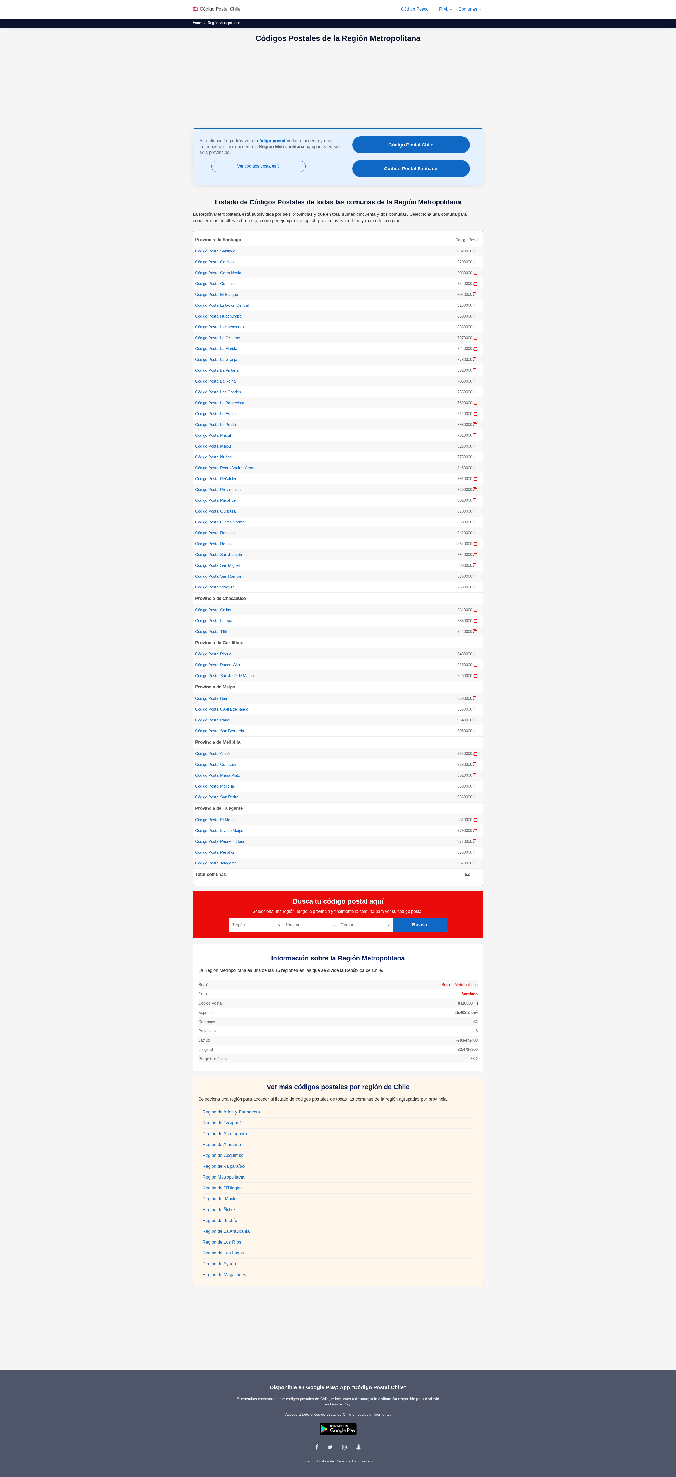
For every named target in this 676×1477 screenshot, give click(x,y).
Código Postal (415, 9)
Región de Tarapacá (222, 1122)
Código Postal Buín (211, 698)
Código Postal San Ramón (218, 576)
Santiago (469, 994)
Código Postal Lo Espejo (216, 413)
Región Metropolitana (459, 984)
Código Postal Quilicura (215, 511)
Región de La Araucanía (226, 1231)
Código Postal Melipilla (214, 786)
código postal (271, 140)
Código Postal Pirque (213, 654)
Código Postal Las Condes (218, 392)
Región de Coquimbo (223, 1155)
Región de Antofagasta (225, 1133)
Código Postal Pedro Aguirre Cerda (225, 468)
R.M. (443, 9)
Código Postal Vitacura (214, 587)
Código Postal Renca (213, 543)
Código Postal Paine (212, 720)
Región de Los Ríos (222, 1242)
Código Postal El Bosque (216, 294)
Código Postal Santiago (411, 168)
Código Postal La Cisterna (217, 337)
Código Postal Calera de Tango (221, 709)
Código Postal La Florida (216, 348)
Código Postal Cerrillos (214, 262)
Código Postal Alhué (212, 753)
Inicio (306, 1461)
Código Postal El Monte (215, 819)
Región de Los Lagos (223, 1252)
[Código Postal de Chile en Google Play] (338, 1429)
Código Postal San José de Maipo (224, 675)
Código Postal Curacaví (215, 764)
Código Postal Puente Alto (217, 664)
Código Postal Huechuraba (218, 316)
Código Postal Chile (410, 145)
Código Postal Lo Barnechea (219, 403)
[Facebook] (316, 1447)
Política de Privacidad (335, 1461)
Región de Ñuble (219, 1209)
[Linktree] (358, 1447)
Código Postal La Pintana (216, 370)
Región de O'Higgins (223, 1187)
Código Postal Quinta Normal (220, 522)
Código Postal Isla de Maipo (219, 830)
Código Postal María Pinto (217, 775)
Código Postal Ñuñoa (213, 457)
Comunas (467, 9)
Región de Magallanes (224, 1274)
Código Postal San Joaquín (218, 554)
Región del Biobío (220, 1220)
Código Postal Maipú (213, 446)
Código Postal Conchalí (215, 283)
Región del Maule (220, 1198)
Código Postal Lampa (213, 620)
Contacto (366, 1461)
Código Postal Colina (213, 610)
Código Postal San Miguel (217, 565)
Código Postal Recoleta (215, 533)
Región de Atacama (222, 1144)
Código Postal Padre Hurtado (220, 841)
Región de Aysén (219, 1263)
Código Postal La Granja (216, 359)
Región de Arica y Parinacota (231, 1112)
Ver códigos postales (257, 166)
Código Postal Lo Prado (215, 424)
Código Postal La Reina (215, 381)
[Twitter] (330, 1447)
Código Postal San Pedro (216, 797)
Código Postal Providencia (218, 489)
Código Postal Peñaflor (214, 852)
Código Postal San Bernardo (219, 731)
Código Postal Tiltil (211, 631)
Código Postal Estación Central (222, 305)
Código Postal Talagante (216, 863)
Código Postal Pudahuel (215, 500)
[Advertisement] (338, 86)
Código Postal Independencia (220, 327)
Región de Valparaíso (224, 1166)
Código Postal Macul (213, 435)
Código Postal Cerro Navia (218, 272)
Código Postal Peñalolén (216, 478)
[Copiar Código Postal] (475, 251)
